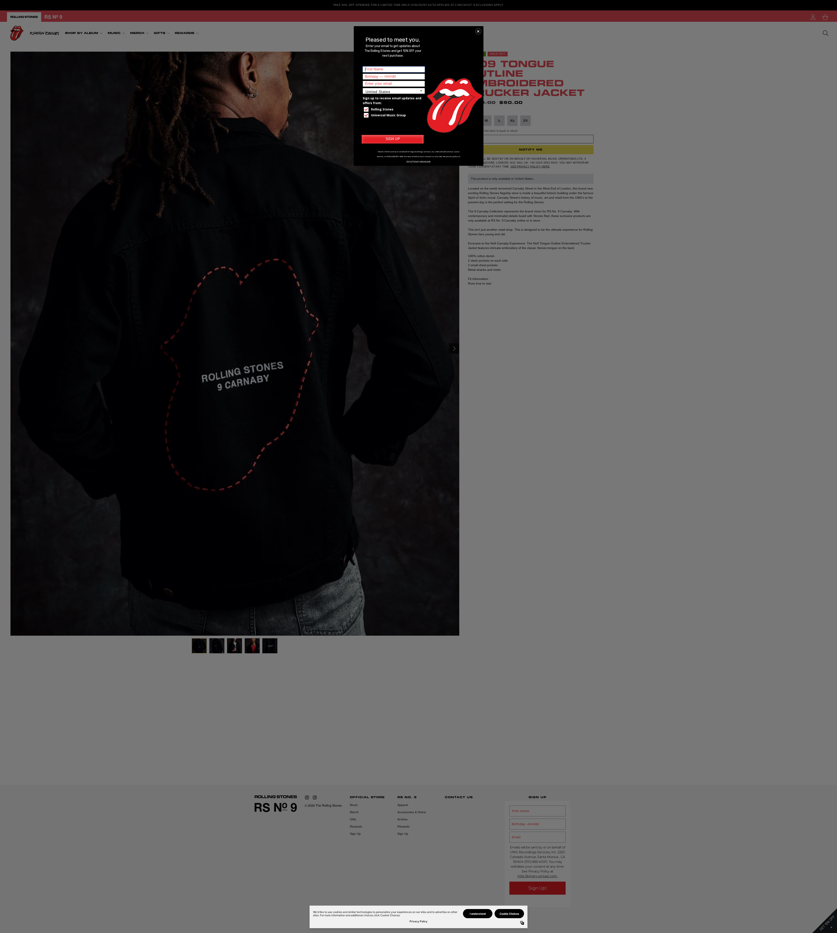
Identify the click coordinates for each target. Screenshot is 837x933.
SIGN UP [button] (393, 139)
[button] (478, 31)
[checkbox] (394, 109)
